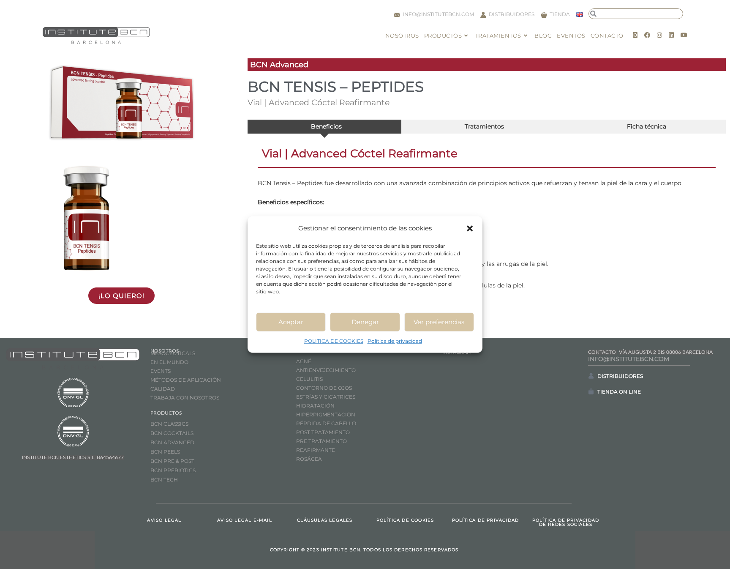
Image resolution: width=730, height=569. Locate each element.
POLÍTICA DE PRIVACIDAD (485, 520)
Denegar (365, 322)
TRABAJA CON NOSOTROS (184, 397)
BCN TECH (164, 479)
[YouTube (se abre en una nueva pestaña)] (684, 35)
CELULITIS (309, 379)
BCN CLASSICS (169, 424)
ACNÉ (303, 361)
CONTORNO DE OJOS (324, 388)
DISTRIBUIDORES (620, 376)
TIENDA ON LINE (619, 391)
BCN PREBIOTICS (173, 470)
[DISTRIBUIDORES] (591, 376)
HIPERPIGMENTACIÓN (325, 414)
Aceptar (290, 322)
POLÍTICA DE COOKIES (405, 520)
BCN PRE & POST (172, 461)
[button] (470, 228)
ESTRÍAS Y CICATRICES (325, 397)
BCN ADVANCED (172, 442)
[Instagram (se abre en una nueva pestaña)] (659, 35)
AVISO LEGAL (164, 520)
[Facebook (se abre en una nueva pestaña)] (647, 35)
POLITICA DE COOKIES (333, 341)
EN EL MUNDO (169, 362)
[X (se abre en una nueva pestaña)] (635, 35)
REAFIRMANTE (315, 450)
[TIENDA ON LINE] (591, 391)
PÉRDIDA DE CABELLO (326, 423)
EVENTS (160, 371)
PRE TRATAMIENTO (322, 441)
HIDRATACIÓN (315, 405)
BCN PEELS (165, 452)
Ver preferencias (439, 322)
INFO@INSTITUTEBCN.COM (628, 359)
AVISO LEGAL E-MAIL (244, 520)
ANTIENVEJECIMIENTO (326, 370)
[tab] (324, 127)
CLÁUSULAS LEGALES (324, 520)
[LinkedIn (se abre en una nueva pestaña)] (671, 35)
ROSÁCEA (309, 459)
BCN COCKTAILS (171, 433)
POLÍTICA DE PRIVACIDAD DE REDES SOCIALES (565, 522)
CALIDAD (162, 389)
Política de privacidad (395, 341)
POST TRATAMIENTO (323, 432)
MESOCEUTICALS (172, 353)
